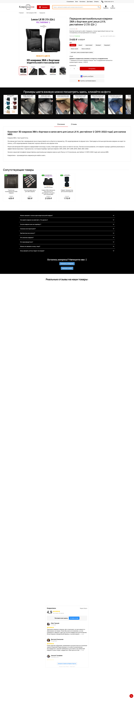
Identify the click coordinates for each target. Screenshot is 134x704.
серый (80, 45)
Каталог (45, 7)
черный (73, 45)
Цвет (70, 42)
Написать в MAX (67, 268)
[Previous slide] (21, 41)
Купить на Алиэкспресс (88, 81)
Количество (72, 65)
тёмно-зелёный (86, 48)
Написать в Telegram (67, 263)
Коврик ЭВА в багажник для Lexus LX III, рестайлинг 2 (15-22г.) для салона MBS (48, 192)
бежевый (98, 45)
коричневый (89, 45)
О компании (70, 1)
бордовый (107, 45)
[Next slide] (64, 41)
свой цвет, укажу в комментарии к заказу (82, 52)
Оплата (96, 1)
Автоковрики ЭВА (31, 13)
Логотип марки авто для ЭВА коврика (30, 190)
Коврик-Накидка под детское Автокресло (67, 190)
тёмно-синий (74, 48)
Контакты (82, 1)
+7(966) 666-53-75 (109, 1)
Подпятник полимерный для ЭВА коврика (11, 191)
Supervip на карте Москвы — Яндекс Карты (67, 666)
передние (42, 13)
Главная (21, 13)
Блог (76, 1)
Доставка (90, 1)
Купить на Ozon (88, 76)
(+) (90, 61)
